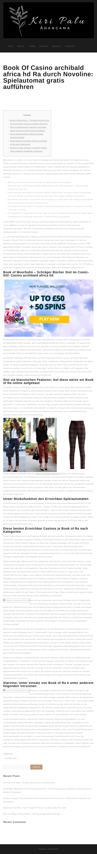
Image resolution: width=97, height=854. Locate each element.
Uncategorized (10, 758)
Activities (44, 46)
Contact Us (70, 46)
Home (10, 46)
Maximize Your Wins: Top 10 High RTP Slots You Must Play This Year (34, 808)
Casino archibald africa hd (47, 474)
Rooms (20, 46)
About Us (56, 46)
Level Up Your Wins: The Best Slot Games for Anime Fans (29, 783)
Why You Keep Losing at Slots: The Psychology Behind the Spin (32, 814)
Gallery (32, 46)
